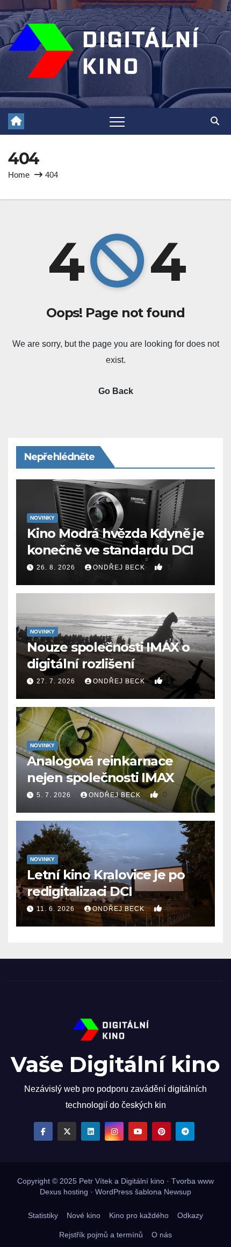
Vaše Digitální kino (115, 1064)
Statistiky (43, 1215)
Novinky (42, 518)
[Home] (16, 121)
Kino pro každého (139, 1215)
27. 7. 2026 (57, 681)
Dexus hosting (64, 1191)
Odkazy (190, 1215)
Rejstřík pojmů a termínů (101, 1234)
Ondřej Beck (120, 567)
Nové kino (83, 1215)
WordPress (114, 1191)
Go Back (115, 391)
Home (19, 174)
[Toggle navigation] (117, 121)
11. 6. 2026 (57, 909)
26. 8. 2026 (57, 567)
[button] (215, 121)
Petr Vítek (95, 1181)
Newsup (177, 1191)
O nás (161, 1234)
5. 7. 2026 (55, 795)
